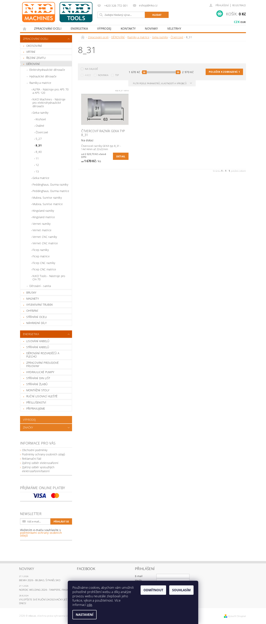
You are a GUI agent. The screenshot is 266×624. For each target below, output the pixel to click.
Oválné (40, 125)
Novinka (103, 75)
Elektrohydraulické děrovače (47, 70)
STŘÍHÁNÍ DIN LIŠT (38, 378)
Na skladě (91, 69)
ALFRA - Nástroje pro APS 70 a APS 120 (51, 91)
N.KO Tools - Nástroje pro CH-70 (49, 277)
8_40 (39, 152)
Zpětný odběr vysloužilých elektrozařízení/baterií (38, 469)
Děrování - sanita (40, 286)
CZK (237, 22)
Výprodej (104, 28)
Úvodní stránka (24, 28)
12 (37, 165)
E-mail (138, 576)
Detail (120, 156)
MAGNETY (32, 298)
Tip (117, 75)
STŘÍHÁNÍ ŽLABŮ (37, 384)
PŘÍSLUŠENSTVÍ (36, 402)
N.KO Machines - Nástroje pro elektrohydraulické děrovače (49, 102)
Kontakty (128, 28)
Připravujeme (35, 408)
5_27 (39, 139)
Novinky (151, 28)
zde (89, 605)
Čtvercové (42, 132)
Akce (88, 75)
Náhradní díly (36, 323)
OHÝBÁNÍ (32, 310)
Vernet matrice (42, 230)
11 (37, 158)
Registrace (239, 5)
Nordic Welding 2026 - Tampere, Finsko (45, 589)
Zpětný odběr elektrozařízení (40, 463)
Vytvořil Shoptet (237, 616)
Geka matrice (41, 178)
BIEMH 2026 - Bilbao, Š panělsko (40, 580)
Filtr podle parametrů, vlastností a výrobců (160, 83)
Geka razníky (40, 112)
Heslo (138, 580)
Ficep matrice (41, 256)
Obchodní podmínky (34, 450)
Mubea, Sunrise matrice (48, 204)
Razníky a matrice (40, 83)
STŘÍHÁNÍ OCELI (36, 317)
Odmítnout (153, 590)
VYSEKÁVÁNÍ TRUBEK (39, 304)
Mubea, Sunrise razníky (47, 197)
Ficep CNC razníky (44, 263)
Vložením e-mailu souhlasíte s (41, 533)
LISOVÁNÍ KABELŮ (37, 341)
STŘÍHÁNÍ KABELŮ (37, 347)
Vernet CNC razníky (45, 237)
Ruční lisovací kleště (42, 396)
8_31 (39, 145)
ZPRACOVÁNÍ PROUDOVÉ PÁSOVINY (42, 364)
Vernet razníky (41, 224)
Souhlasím (181, 590)
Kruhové (41, 119)
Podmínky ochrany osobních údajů (43, 454)
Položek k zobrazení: (224, 71)
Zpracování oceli (47, 28)
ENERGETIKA (79, 28)
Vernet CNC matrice (45, 243)
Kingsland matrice (44, 217)
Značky (28, 427)
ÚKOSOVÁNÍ (34, 46)
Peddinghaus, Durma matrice (51, 191)
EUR (243, 22)
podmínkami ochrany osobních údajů (41, 534)
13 (37, 171)
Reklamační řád (31, 458)
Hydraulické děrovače (42, 76)
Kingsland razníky (43, 210)
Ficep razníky (41, 250)
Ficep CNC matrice (44, 269)
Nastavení (84, 614)
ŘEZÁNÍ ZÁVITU (36, 58)
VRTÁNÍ (30, 52)
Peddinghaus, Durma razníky (50, 184)
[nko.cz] (57, 12)
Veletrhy (174, 28)
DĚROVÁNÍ (33, 64)
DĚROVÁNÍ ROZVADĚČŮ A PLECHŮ (42, 354)
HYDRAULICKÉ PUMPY (40, 372)
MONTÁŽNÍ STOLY (37, 390)
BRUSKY (31, 292)
